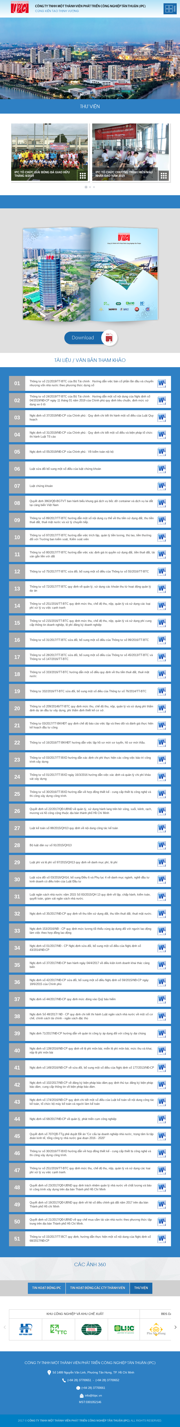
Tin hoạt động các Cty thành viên (97, 1288)
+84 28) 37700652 (107, 1380)
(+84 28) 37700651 (79, 1380)
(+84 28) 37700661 (93, 1387)
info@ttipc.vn (93, 1395)
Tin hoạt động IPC (46, 1288)
